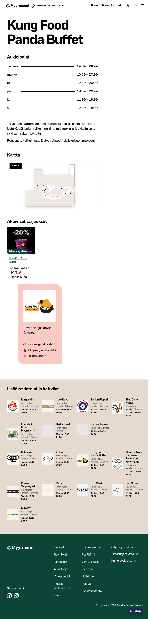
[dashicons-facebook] (9, 595)
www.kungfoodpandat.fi (41, 344)
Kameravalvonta (121, 560)
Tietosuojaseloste (122, 554)
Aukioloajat (61, 569)
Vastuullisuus (90, 562)
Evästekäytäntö (92, 591)
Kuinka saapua (91, 547)
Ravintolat (108, 5)
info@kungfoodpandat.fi (42, 350)
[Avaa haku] (135, 6)
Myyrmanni (20, 6)
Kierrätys (87, 569)
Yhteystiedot (62, 576)
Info (120, 5)
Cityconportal (120, 547)
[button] (21, 254)
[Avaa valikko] (142, 6)
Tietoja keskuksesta (62, 586)
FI (128, 6)
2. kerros (16, 166)
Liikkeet (94, 5)
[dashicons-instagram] (16, 595)
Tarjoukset (60, 562)
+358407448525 (37, 356)
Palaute (87, 584)
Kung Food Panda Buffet (18, 260)
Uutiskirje (88, 576)
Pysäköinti (88, 554)
